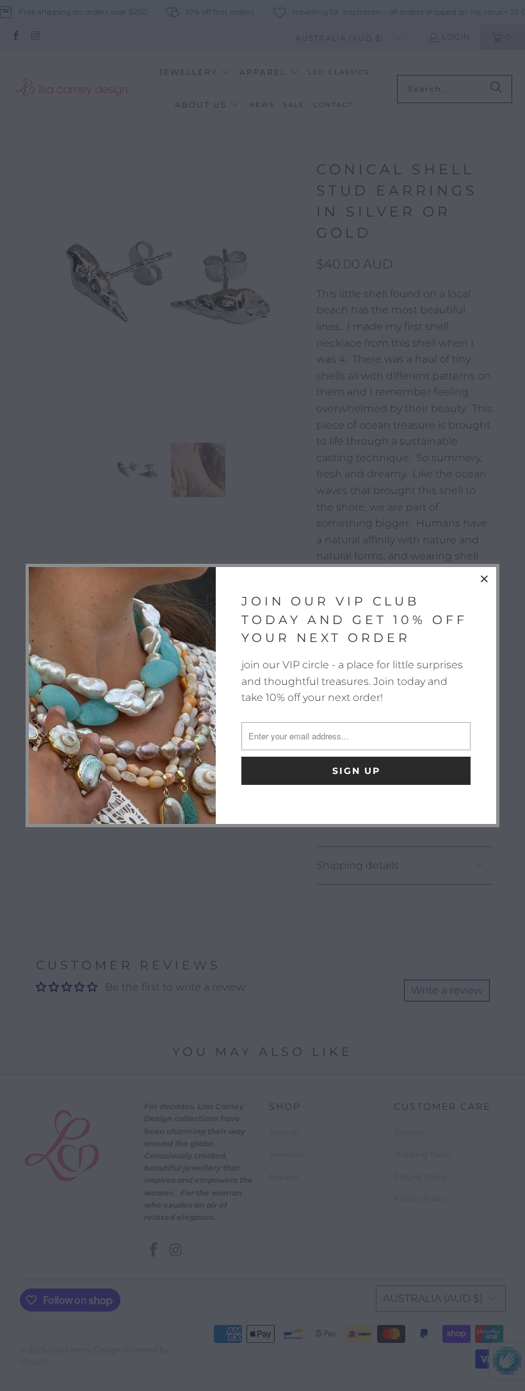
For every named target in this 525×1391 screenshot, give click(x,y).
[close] (484, 578)
